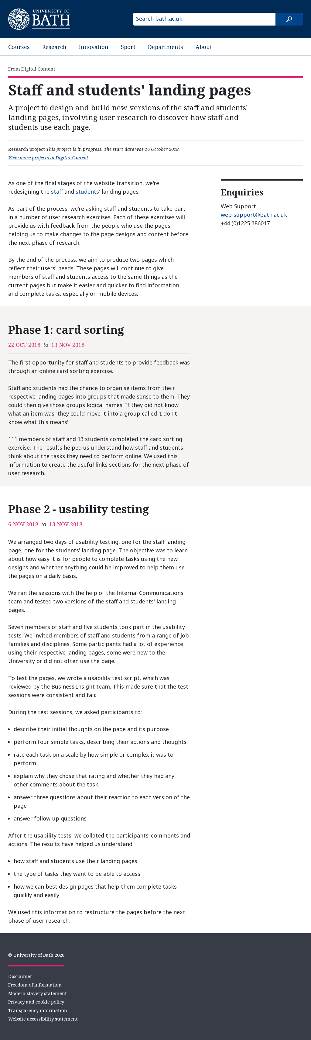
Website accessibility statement (43, 1019)
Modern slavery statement (37, 993)
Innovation (93, 46)
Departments (165, 46)
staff (57, 191)
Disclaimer (20, 976)
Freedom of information (35, 985)
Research (54, 46)
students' (88, 191)
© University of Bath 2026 (36, 955)
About (204, 46)
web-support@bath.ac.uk (254, 214)
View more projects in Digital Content (48, 157)
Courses (19, 46)
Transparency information (37, 1010)
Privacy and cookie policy (36, 1002)
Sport (128, 46)
